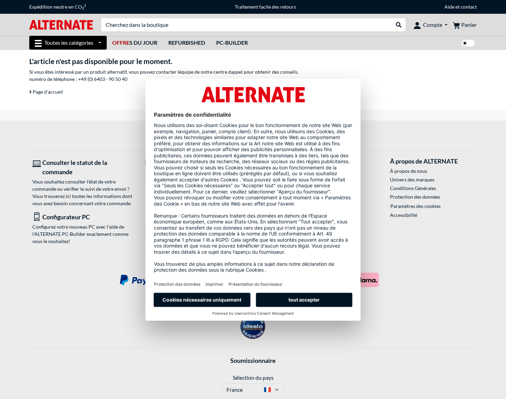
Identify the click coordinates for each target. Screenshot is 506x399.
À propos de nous (408, 171)
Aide (449, 7)
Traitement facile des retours (265, 7)
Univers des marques (412, 179)
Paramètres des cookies (415, 206)
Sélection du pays (253, 377)
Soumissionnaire (253, 360)
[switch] (468, 43)
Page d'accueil (47, 92)
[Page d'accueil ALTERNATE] (61, 24)
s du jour (134, 42)
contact (469, 7)
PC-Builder (232, 42)
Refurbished (186, 42)
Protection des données (415, 197)
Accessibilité (403, 215)
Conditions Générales (413, 188)
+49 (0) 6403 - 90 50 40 (102, 79)
